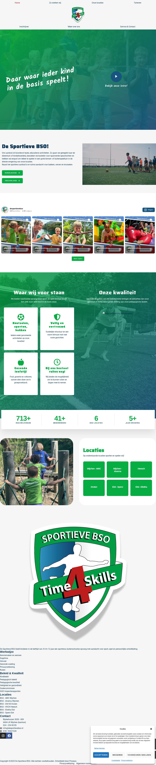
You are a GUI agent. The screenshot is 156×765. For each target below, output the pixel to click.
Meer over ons (74, 26)
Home (17, 3)
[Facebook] (9, 736)
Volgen (150, 210)
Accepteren (101, 755)
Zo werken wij (55, 3)
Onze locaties (97, 3)
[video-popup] (116, 76)
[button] (151, 729)
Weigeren (117, 755)
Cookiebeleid (116, 760)
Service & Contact (127, 26)
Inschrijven (24, 26)
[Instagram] (3, 736)
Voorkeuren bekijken (139, 755)
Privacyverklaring (127, 760)
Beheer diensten (99, 748)
